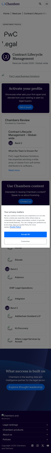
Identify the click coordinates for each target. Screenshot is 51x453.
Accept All (25, 234)
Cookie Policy (15, 227)
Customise (25, 241)
